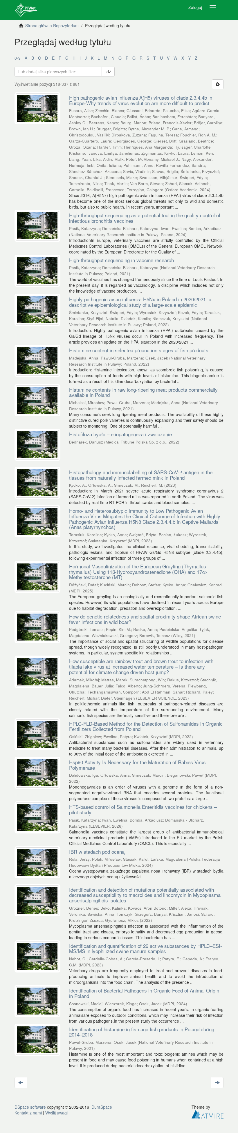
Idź (108, 71)
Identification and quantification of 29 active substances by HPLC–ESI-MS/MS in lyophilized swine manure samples (145, 948)
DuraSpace (101, 1107)
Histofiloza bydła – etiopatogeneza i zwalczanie (120, 434)
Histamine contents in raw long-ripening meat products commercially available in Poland (143, 392)
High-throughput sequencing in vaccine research (121, 260)
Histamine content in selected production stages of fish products (138, 350)
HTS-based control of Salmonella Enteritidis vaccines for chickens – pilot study (143, 809)
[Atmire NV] (207, 1113)
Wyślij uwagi (56, 1113)
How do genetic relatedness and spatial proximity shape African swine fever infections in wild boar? (145, 619)
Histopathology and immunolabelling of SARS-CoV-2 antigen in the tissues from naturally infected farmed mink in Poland (140, 474)
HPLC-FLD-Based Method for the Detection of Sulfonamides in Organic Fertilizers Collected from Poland (146, 726)
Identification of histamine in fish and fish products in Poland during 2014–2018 (141, 1032)
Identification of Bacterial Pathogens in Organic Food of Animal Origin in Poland (144, 993)
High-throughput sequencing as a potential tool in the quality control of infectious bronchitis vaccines (144, 217)
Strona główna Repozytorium (52, 25)
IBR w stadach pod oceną (97, 851)
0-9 (18, 58)
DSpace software (30, 1107)
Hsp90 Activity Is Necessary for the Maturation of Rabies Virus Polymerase (137, 764)
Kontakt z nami (28, 1113)
